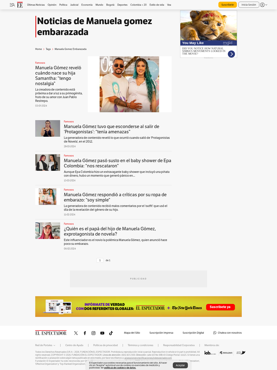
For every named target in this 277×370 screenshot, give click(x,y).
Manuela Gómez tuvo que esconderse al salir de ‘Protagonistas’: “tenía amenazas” (111, 129)
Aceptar (180, 365)
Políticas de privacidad (105, 345)
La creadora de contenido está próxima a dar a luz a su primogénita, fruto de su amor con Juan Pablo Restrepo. (59, 95)
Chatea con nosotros (230, 332)
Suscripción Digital (193, 332)
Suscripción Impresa (161, 332)
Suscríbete (227, 4)
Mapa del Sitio (132, 332)
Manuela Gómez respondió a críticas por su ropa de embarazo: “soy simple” (115, 197)
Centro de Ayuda (74, 345)
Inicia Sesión (249, 4)
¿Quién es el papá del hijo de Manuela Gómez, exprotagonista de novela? (110, 231)
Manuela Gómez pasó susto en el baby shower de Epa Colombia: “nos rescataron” (117, 163)
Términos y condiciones (140, 345)
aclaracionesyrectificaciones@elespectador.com (148, 358)
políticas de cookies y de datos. (120, 367)
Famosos (40, 62)
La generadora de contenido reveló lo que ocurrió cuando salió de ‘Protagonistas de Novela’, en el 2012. (117, 139)
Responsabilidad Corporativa (179, 345)
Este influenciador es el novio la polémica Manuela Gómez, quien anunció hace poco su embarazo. (115, 242)
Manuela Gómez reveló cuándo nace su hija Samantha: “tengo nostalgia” (58, 75)
